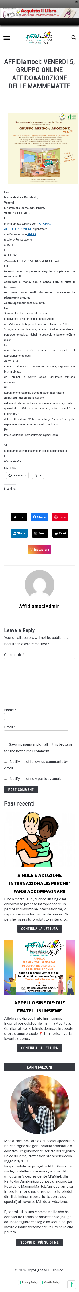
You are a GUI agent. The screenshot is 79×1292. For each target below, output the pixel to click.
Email (9, 727)
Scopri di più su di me (39, 1242)
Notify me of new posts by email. (35, 779)
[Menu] (6, 39)
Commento (14, 655)
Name (10, 710)
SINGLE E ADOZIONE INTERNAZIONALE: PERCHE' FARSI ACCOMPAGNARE (39, 883)
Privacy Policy (30, 1282)
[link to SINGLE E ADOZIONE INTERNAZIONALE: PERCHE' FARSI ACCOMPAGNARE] (39, 839)
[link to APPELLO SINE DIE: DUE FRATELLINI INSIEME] (39, 967)
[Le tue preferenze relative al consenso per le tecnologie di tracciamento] (72, 1285)
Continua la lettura (39, 929)
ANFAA (31, 234)
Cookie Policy (52, 1282)
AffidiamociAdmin (39, 606)
